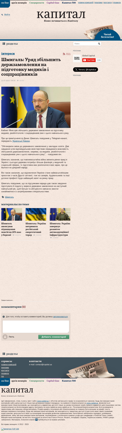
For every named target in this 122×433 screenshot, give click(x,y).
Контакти (108, 2)
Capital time (53, 3)
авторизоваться (60, 317)
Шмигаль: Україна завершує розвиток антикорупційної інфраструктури (60, 229)
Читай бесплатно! (107, 35)
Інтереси (8, 53)
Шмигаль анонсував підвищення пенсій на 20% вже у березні (11, 229)
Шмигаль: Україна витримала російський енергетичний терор (36, 229)
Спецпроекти (36, 3)
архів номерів (19, 3)
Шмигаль (9, 197)
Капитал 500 (69, 3)
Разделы (12, 43)
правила (117, 2)
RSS (68, 54)
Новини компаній (85, 2)
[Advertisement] (36, 270)
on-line (5, 3)
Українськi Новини (21, 141)
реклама (98, 2)
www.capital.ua (43, 401)
